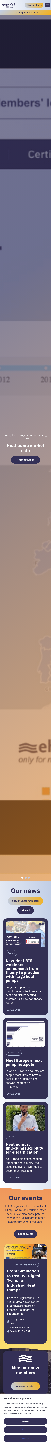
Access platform (25, 460)
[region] (25, 1419)
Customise (26, 1430)
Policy (11, 1136)
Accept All (25, 1421)
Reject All (25, 1438)
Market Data (13, 1052)
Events (11, 953)
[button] (47, 5)
